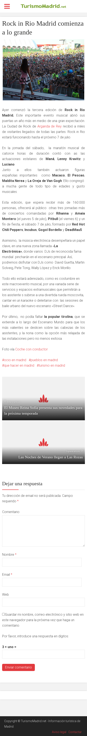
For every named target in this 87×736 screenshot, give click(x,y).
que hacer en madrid (19, 365)
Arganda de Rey (49, 126)
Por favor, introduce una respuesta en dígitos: (35, 636)
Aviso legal (59, 732)
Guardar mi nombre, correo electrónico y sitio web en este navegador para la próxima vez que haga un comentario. (43, 620)
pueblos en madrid (44, 360)
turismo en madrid (52, 365)
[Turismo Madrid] (43, 6)
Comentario (10, 512)
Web (5, 595)
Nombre (9, 555)
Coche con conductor (31, 349)
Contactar (75, 732)
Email (7, 575)
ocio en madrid (15, 360)
